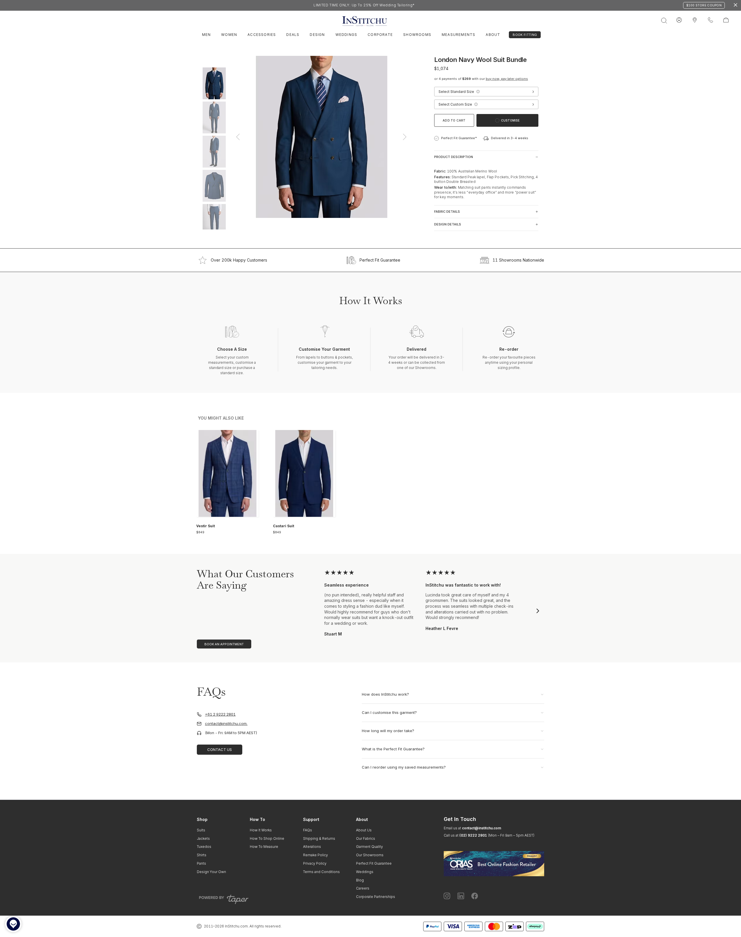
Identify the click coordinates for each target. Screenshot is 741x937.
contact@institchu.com (481, 828)
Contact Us (219, 749)
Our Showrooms (370, 855)
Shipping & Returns (319, 838)
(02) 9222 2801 (473, 835)
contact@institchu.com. (226, 723)
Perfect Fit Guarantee (380, 260)
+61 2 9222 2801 (220, 714)
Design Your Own (211, 872)
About (493, 34)
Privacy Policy (315, 863)
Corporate (380, 34)
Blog (360, 880)
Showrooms (417, 34)
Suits (201, 830)
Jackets (203, 838)
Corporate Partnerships (375, 896)
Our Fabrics (365, 838)
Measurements (458, 34)
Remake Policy (315, 855)
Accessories (261, 34)
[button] (478, 91)
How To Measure (264, 846)
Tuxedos (204, 846)
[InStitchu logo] (694, 20)
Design (317, 34)
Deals (292, 34)
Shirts (201, 855)
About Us (364, 830)
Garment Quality (369, 846)
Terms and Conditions (321, 872)
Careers (362, 888)
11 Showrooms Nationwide (518, 260)
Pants (201, 863)
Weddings (346, 34)
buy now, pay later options (507, 79)
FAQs (307, 830)
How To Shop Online (267, 838)
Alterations (312, 846)
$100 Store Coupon (704, 5)
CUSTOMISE (510, 120)
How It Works (261, 830)
